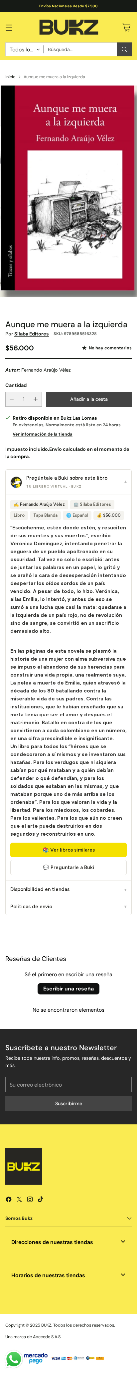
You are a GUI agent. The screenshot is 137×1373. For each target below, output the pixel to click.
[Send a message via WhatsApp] (13, 1359)
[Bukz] (68, 27)
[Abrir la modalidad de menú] (9, 27)
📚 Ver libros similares (69, 850)
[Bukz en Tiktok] (41, 1200)
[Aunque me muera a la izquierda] (68, 191)
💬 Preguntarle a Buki (68, 867)
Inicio (10, 77)
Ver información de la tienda (42, 434)
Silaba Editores (31, 334)
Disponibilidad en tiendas (68, 889)
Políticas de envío (68, 907)
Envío (55, 449)
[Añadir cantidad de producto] (36, 399)
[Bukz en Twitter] (19, 1200)
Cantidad (16, 385)
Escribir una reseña (68, 988)
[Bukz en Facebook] (9, 1200)
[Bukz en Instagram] (30, 1200)
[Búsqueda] (124, 49)
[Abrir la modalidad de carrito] (126, 27)
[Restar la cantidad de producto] (12, 399)
